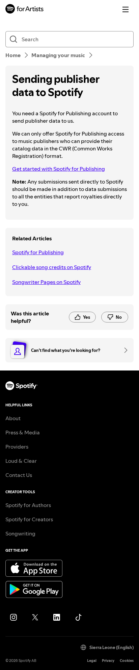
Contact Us (18, 475)
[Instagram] (13, 617)
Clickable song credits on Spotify (51, 267)
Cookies (127, 660)
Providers (16, 446)
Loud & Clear (21, 460)
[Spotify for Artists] (24, 9)
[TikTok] (78, 617)
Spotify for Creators (29, 519)
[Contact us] (123, 350)
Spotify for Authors (28, 505)
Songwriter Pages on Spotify (46, 282)
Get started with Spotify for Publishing (58, 168)
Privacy (108, 660)
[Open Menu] (125, 9)
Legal (91, 660)
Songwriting (20, 533)
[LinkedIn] (57, 617)
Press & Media (22, 432)
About (13, 418)
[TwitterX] (35, 617)
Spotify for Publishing (38, 252)
